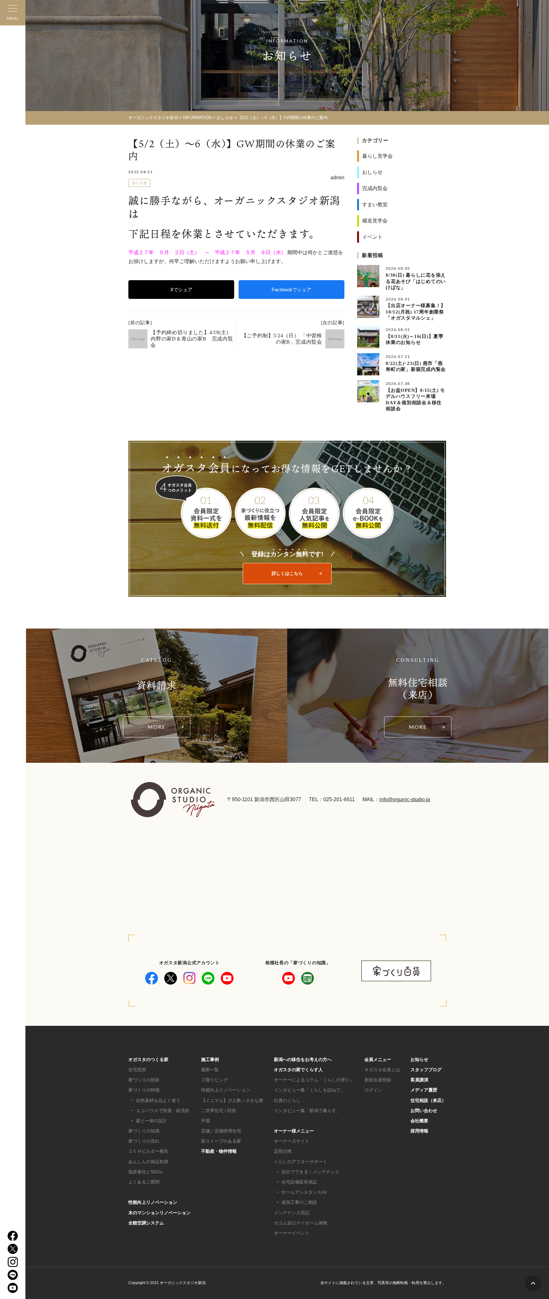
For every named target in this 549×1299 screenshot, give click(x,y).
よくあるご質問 (143, 1181)
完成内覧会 (375, 188)
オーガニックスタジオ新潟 (153, 117)
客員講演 (419, 1079)
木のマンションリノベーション (159, 1212)
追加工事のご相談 (299, 1202)
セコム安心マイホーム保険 (300, 1222)
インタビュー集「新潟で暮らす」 (307, 1110)
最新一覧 (210, 1069)
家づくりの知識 (143, 1130)
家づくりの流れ (143, 1141)
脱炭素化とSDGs (145, 1171)
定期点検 (283, 1151)
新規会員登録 (377, 1079)
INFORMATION (197, 117)
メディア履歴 (423, 1089)
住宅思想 (137, 1069)
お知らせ (419, 1059)
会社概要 (419, 1120)
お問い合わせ (423, 1110)
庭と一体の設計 (151, 1120)
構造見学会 (375, 220)
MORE (157, 727)
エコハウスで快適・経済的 (162, 1110)
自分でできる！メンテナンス (310, 1171)
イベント (372, 237)
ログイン (373, 1089)
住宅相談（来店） (428, 1100)
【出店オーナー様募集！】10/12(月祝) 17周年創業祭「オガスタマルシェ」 (416, 311)
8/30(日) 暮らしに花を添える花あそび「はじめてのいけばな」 (416, 281)
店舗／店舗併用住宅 (221, 1130)
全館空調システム (146, 1222)
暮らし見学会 (377, 156)
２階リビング (214, 1079)
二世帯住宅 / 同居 (218, 1110)
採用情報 (419, 1130)
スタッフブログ (426, 1069)
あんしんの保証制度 (148, 1161)
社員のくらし (287, 1100)
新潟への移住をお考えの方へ (303, 1059)
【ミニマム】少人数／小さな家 (232, 1100)
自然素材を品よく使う (158, 1100)
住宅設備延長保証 (299, 1181)
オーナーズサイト (291, 1141)
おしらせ (225, 117)
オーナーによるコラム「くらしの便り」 (314, 1079)
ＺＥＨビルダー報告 (148, 1151)
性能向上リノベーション (152, 1202)
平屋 (205, 1120)
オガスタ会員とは (382, 1069)
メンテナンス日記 (291, 1212)
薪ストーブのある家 (221, 1141)
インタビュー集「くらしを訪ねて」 (309, 1089)
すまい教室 (375, 204)
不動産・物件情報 (219, 1151)
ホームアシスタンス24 (304, 1192)
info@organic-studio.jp (404, 799)
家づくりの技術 (143, 1079)
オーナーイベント (291, 1233)
